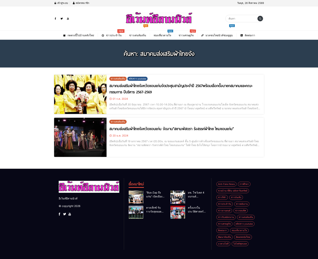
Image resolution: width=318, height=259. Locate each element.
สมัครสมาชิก (82, 2)
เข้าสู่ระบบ (62, 2)
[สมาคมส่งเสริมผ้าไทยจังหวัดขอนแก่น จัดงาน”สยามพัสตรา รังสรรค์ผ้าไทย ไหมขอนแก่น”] (80, 137)
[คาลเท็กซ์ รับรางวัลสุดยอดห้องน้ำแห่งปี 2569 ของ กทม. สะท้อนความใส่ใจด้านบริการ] (136, 212)
